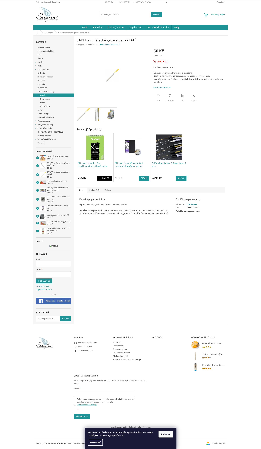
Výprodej (41, 143)
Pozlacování (42, 88)
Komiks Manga (43, 113)
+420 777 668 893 (85, 346)
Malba (40, 66)
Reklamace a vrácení (121, 352)
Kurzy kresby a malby (119, 427)
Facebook (147, 427)
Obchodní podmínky (121, 356)
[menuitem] (85, 28)
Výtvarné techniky (45, 128)
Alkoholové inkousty (46, 91)
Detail (144, 178)
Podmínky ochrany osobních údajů (127, 359)
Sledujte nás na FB (85, 350)
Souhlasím (166, 434)
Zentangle (42, 95)
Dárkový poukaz (44, 135)
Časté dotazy (124, 2)
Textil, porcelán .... (45, 121)
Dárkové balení (44, 47)
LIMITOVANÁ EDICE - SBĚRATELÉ (50, 132)
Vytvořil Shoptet (218, 443)
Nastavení (95, 442)
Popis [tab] (81, 190)
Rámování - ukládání (46, 77)
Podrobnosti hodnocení (109, 44)
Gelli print (41, 73)
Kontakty (109, 2)
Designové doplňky (45, 124)
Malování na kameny (46, 117)
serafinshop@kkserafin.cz (88, 343)
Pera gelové (45, 99)
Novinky (41, 58)
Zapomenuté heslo (44, 289)
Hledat (156, 14)
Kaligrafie (41, 84)
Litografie (41, 80)
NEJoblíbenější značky (47, 139)
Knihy (42, 102)
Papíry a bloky (43, 69)
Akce (40, 54)
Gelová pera (45, 106)
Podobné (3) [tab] (94, 190)
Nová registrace (42, 286)
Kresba (40, 62)
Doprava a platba (143, 2)
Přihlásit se (44, 281)
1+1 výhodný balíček (46, 51)
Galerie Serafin (135, 427)
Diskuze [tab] (108, 190)
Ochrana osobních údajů (87, 404)
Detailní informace (160, 87)
